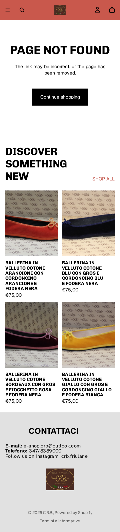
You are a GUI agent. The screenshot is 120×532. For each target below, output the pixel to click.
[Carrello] (112, 10)
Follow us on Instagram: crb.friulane (46, 456)
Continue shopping (60, 97)
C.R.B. (48, 512)
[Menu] (7, 10)
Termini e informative (60, 521)
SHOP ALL (103, 179)
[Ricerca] (22, 10)
